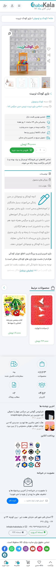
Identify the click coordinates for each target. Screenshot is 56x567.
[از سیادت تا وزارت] (42, 310)
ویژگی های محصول (40, 180)
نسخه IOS (17, 532)
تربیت (29, 106)
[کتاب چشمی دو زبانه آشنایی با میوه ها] (14, 306)
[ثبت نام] (5, 6)
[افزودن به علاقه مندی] (48, 49)
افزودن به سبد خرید (20, 150)
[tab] (28, 173)
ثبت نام (12, 500)
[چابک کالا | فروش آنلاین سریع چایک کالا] (43, 6)
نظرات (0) (43, 186)
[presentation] (6, 83)
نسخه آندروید (37, 532)
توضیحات (44, 174)
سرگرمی (13, 106)
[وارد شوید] (12, 6)
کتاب (8, 106)
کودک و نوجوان (40, 18)
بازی (34, 106)
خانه (51, 18)
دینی (19, 106)
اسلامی (39, 106)
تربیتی (24, 106)
